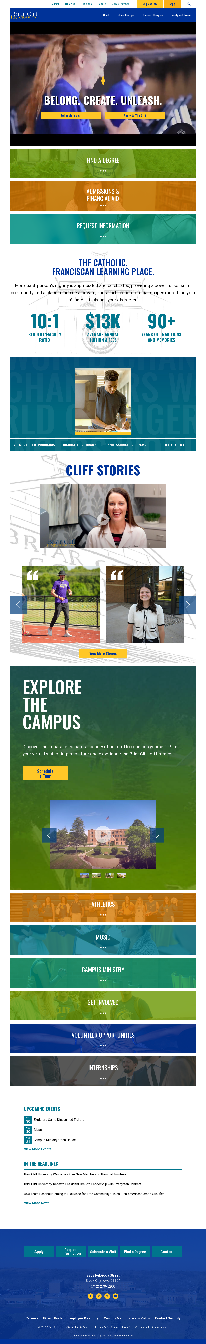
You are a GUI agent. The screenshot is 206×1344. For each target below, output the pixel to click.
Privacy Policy (139, 1318)
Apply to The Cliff (135, 115)
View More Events (38, 1149)
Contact (167, 1252)
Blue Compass (159, 1327)
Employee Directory (83, 1318)
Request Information (71, 1252)
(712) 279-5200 (103, 1286)
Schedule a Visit (71, 115)
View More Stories (103, 653)
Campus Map (113, 1318)
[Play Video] (103, 834)
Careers (32, 1318)
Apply (39, 1252)
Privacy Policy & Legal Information (114, 1327)
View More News (36, 1203)
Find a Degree (135, 1252)
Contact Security (167, 1318)
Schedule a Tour (45, 773)
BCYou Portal (53, 1318)
